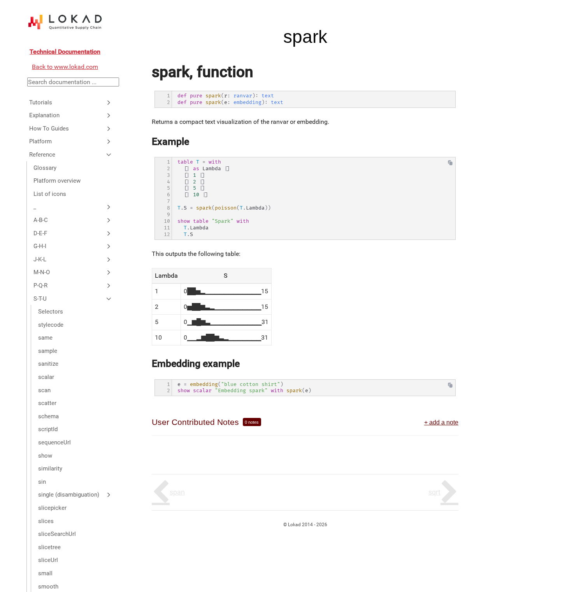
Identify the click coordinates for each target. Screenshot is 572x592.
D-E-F (40, 232)
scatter (47, 403)
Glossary (44, 167)
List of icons (49, 193)
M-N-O (41, 272)
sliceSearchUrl (57, 533)
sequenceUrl (54, 442)
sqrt (434, 492)
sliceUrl (48, 560)
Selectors (50, 311)
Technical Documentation (65, 51)
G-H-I (39, 246)
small (45, 573)
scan (44, 389)
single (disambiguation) (68, 494)
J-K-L (39, 259)
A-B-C (40, 220)
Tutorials (40, 102)
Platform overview (57, 180)
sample (47, 350)
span (177, 492)
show (45, 455)
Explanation (44, 115)
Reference (42, 154)
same (45, 337)
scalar (46, 377)
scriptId (48, 429)
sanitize (48, 363)
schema (48, 416)
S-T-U (40, 298)
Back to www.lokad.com (65, 66)
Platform (40, 141)
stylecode (50, 324)
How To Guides (49, 128)
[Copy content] (450, 164)
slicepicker (52, 507)
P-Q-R (40, 285)
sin (42, 481)
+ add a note (441, 422)
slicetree (49, 547)
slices (46, 520)
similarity (50, 468)
